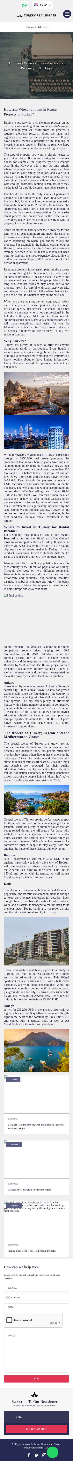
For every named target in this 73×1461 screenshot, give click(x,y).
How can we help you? (36, 27)
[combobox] (8, 1297)
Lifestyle (13, 1079)
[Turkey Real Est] (37, 1455)
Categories (14, 1144)
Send (36, 1378)
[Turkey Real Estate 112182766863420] (29, 1455)
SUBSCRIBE (36, 1428)
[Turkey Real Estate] (36, 15)
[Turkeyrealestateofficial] (44, 1455)
